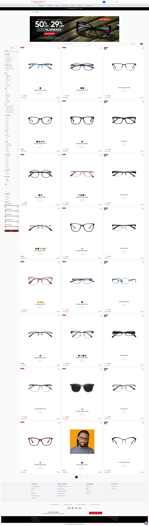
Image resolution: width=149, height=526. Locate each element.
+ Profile (11, 47)
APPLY (11, 230)
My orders (113, 488)
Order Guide (89, 493)
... (84, 477)
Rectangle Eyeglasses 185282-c (40, 90)
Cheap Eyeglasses (35, 486)
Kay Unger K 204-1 (124, 408)
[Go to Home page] (38, 1)
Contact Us (88, 491)
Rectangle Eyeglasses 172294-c (82, 143)
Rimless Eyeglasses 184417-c (40, 250)
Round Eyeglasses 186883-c (40, 197)
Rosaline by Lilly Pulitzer (124, 301)
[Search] (104, 2)
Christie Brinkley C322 (124, 194)
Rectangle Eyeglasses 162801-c (82, 250)
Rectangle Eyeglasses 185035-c (40, 357)
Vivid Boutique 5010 (124, 355)
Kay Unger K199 (124, 141)
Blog (87, 488)
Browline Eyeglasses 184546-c (82, 357)
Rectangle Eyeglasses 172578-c (40, 143)
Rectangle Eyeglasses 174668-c (82, 304)
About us (88, 486)
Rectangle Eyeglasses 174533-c (82, 90)
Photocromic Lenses (62, 491)
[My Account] (114, 2)
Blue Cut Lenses (61, 488)
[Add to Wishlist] (59, 48)
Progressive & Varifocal (63, 486)
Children (33, 493)
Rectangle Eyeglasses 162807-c (40, 464)
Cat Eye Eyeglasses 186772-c (40, 304)
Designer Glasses (35, 495)
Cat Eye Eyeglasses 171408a (124, 462)
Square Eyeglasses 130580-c (82, 464)
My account (113, 486)
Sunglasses (33, 498)
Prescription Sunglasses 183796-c (82, 411)
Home (32, 11)
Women (33, 488)
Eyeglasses (37, 11)
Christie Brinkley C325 (124, 248)
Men (32, 491)
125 (87, 477)
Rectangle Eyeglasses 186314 (40, 408)
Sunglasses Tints (61, 493)
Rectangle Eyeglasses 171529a (124, 87)
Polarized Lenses (61, 495)
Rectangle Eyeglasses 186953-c (82, 197)
